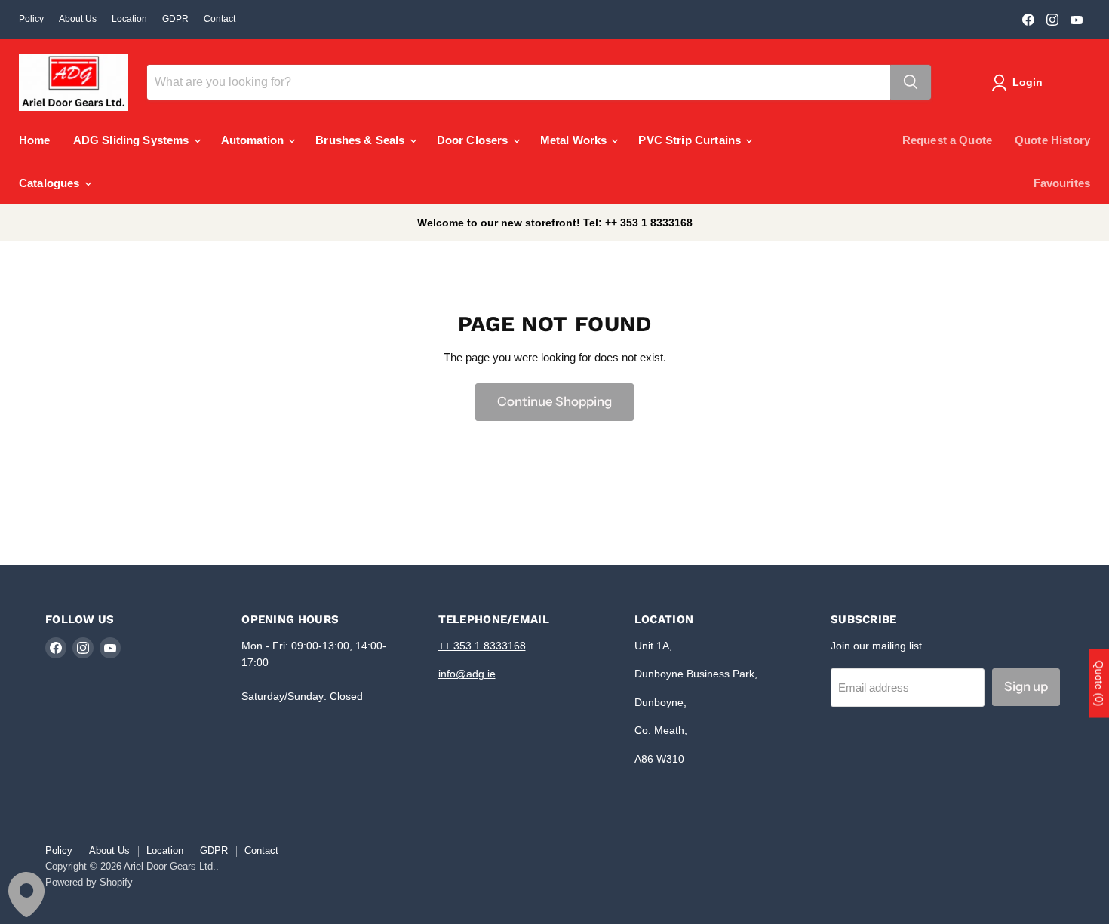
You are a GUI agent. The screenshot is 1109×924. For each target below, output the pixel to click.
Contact (219, 19)
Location (129, 19)
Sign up (1026, 686)
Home (35, 140)
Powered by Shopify (89, 882)
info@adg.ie (467, 674)
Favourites (1062, 183)
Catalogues (51, 183)
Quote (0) (1099, 683)
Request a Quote (947, 140)
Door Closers (474, 140)
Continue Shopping (554, 401)
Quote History (1052, 140)
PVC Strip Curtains (691, 140)
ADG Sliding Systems (132, 140)
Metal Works (575, 140)
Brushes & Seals (361, 140)
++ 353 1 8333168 (482, 646)
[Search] (910, 82)
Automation (254, 140)
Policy (31, 19)
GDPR (175, 19)
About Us (78, 19)
